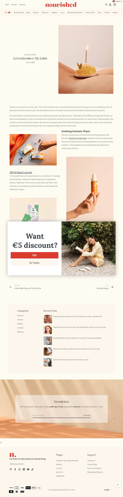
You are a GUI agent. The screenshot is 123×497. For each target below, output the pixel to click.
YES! (34, 255)
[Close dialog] (112, 224)
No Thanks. (34, 262)
